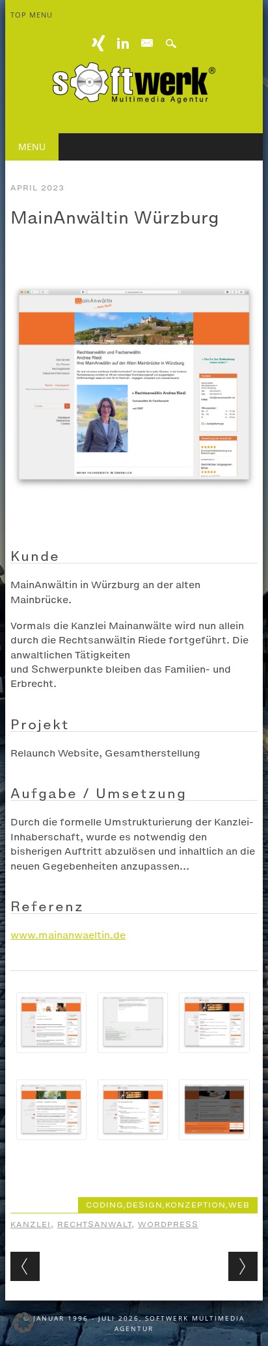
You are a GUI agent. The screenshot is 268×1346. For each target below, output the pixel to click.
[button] (23, 1322)
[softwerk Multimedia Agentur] (134, 100)
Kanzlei (30, 1224)
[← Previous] (25, 1266)
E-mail (147, 43)
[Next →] (243, 1266)
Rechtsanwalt (94, 1224)
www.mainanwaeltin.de (68, 935)
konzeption (195, 1205)
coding (105, 1205)
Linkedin (123, 43)
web (239, 1205)
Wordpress (168, 1224)
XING (99, 43)
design (144, 1205)
